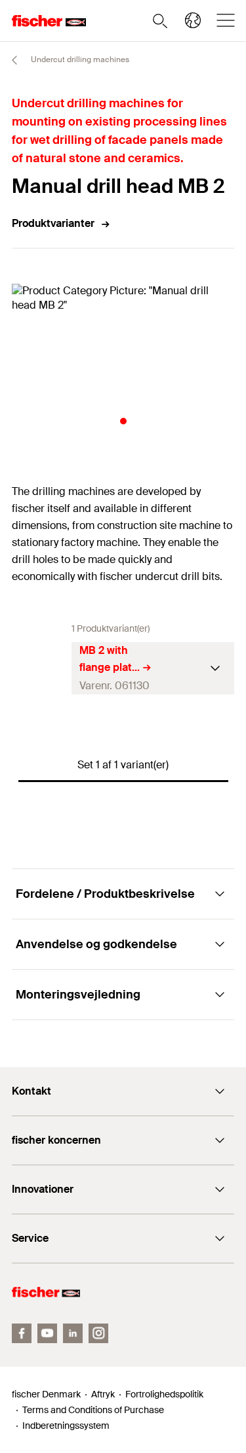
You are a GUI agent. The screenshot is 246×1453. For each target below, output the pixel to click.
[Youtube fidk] (47, 1333)
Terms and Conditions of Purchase (93, 1410)
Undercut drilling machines (79, 59)
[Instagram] (98, 1333)
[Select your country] (192, 20)
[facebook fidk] (21, 1333)
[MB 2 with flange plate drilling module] (42, 668)
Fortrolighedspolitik (164, 1394)
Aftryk (103, 1394)
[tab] (123, 421)
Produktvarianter (53, 223)
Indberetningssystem (66, 1425)
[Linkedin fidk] (73, 1333)
